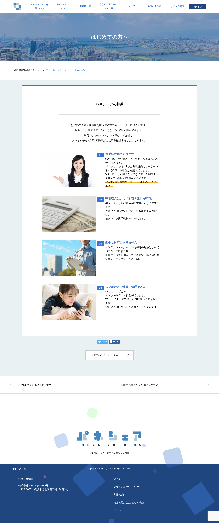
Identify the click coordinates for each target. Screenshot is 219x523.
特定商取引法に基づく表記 (129, 502)
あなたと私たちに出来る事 (108, 6)
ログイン (197, 6)
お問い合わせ (154, 6)
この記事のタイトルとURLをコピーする (109, 355)
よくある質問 (177, 6)
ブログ (131, 6)
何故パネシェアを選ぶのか (39, 6)
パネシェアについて (62, 6)
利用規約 (119, 494)
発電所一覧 (85, 6)
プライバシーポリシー (126, 486)
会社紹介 (119, 479)
